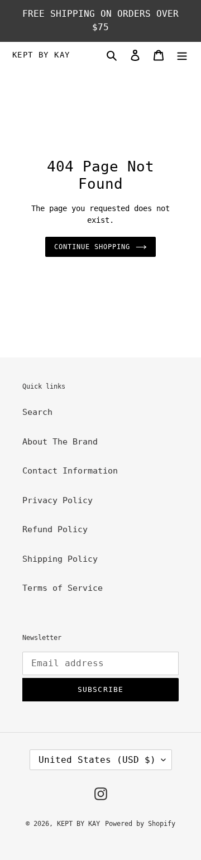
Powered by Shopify (140, 824)
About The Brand (60, 442)
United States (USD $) (97, 759)
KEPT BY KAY (41, 54)
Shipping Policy (60, 559)
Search (37, 412)
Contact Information (70, 471)
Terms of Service (62, 588)
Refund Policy (55, 529)
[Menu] (182, 55)
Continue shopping (92, 247)
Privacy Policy (57, 500)
